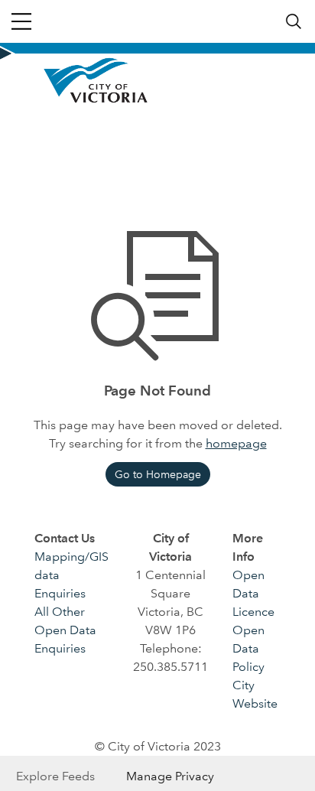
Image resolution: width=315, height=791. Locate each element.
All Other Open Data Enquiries (65, 630)
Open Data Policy (248, 648)
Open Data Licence (253, 593)
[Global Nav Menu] (21, 21)
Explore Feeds (55, 776)
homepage (236, 443)
